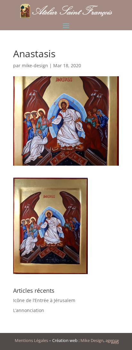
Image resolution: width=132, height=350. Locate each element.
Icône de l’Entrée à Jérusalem (44, 300)
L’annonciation (28, 310)
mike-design (35, 65)
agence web (112, 341)
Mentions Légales (31, 340)
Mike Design (91, 340)
